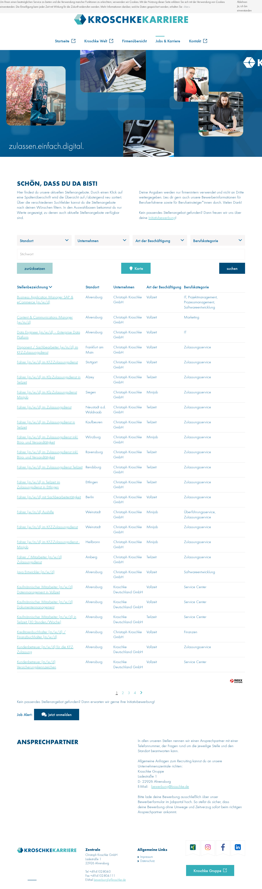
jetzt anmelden (60, 714)
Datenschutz (147, 861)
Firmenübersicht (134, 40)
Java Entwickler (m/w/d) (36, 572)
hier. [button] (187, 7)
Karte (138, 268)
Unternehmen (123, 286)
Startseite (62, 40)
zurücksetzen (34, 268)
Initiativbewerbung (161, 218)
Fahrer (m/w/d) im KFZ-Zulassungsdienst (47, 362)
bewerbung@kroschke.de (170, 787)
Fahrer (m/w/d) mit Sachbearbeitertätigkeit (49, 497)
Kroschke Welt (96, 40)
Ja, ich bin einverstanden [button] (244, 8)
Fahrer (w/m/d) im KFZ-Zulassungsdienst (47, 527)
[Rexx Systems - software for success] (236, 681)
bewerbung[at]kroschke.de (110, 880)
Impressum (146, 857)
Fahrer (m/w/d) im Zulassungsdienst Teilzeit (50, 467)
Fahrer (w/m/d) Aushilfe (35, 512)
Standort (92, 286)
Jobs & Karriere (168, 40)
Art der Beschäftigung (164, 286)
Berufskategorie (196, 286)
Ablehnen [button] (242, 2)
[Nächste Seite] (141, 693)
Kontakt (195, 40)
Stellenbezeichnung (32, 286)
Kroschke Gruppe (207, 870)
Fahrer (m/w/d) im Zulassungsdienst (44, 407)
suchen (232, 268)
